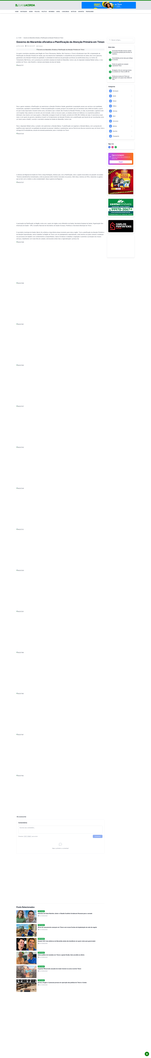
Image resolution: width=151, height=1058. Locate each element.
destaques (23, 11)
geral (58, 11)
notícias (73, 11)
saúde (31, 11)
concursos (65, 11)
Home (19, 37)
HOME (16, 11)
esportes (81, 11)
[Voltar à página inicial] (147, 1054)
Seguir (121, 162)
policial (37, 11)
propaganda (90, 11)
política (44, 11)
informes (51, 11)
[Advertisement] (75, 24)
